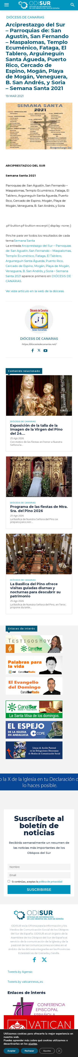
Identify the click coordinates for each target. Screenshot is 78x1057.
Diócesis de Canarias (25, 17)
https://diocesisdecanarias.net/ (39, 344)
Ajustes (47, 1050)
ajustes (32, 1044)
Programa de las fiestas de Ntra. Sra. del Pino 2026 (39, 509)
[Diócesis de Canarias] (39, 319)
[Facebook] (32, 350)
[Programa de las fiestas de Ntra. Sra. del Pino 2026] (39, 476)
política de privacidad (50, 881)
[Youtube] (45, 350)
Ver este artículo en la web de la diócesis (35, 291)
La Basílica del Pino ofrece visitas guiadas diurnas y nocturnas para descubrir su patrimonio (35, 590)
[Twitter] (39, 350)
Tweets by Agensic (20, 972)
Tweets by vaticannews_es (25, 981)
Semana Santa (24, 240)
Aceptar (11, 1050)
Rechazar (29, 1050)
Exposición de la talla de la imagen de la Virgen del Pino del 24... (36, 429)
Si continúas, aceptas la (36, 881)
